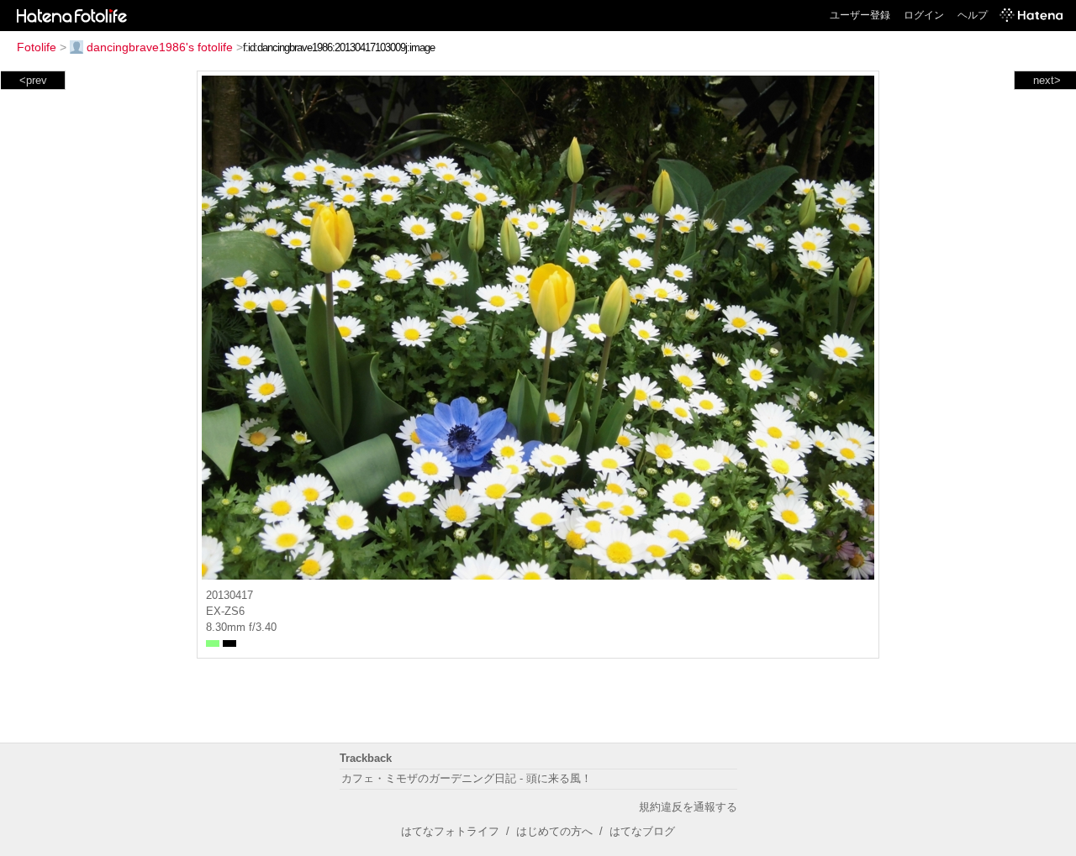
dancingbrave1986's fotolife (160, 47)
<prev (33, 80)
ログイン (924, 15)
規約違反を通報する (688, 807)
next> (1047, 80)
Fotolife (36, 47)
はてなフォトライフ (450, 831)
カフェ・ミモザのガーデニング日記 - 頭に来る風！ (466, 778)
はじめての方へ (554, 831)
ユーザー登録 (860, 15)
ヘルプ (972, 15)
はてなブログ (642, 831)
